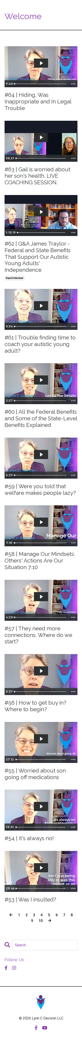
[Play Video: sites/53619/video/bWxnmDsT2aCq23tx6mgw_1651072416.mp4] (41, 522)
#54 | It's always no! (29, 838)
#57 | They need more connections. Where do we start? (38, 635)
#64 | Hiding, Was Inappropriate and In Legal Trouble (38, 101)
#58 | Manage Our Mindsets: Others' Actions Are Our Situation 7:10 (40, 560)
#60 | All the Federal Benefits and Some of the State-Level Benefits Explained (41, 418)
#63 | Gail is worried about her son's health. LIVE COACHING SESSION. (37, 176)
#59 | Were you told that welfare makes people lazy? (40, 489)
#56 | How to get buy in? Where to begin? (35, 706)
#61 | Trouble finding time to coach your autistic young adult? (40, 344)
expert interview (14, 278)
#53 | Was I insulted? (30, 899)
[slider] (41, 83)
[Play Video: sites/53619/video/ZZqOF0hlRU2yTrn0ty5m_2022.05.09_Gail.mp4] (41, 137)
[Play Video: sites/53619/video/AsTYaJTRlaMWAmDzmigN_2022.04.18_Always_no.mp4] (41, 806)
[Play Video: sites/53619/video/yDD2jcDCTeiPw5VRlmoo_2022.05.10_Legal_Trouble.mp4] (41, 63)
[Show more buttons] (73, 83)
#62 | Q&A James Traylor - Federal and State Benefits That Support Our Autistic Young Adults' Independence (38, 257)
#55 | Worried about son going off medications (35, 773)
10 (40, 921)
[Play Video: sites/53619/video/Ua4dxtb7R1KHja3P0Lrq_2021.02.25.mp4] (41, 670)
